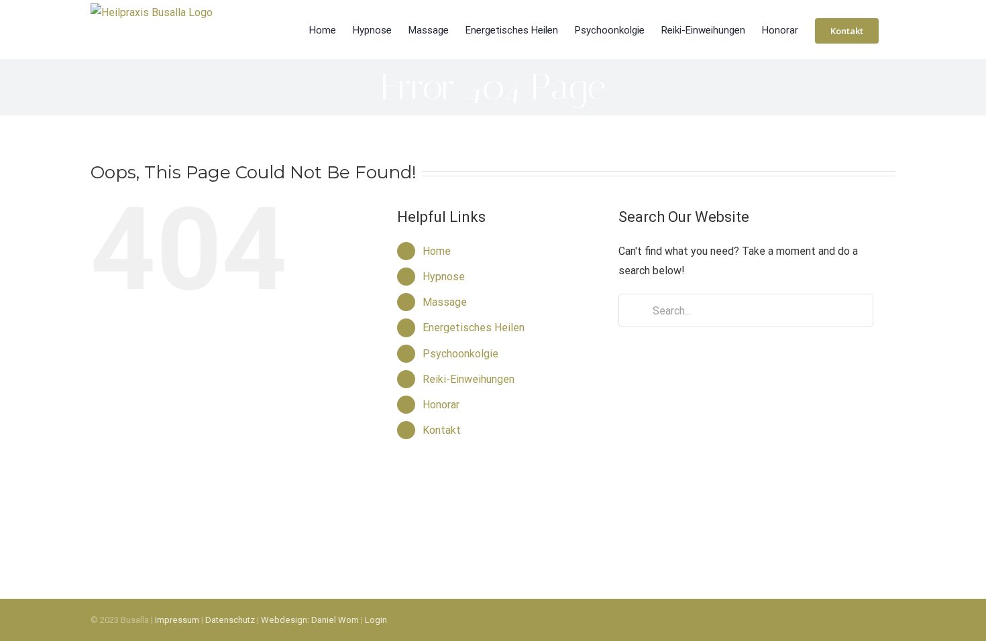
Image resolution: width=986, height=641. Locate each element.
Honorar (441, 404)
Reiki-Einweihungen (468, 379)
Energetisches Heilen (474, 327)
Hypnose (444, 276)
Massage (445, 302)
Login (376, 620)
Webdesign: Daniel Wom (310, 620)
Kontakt (442, 430)
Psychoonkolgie (460, 353)
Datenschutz (230, 620)
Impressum (177, 620)
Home (437, 251)
